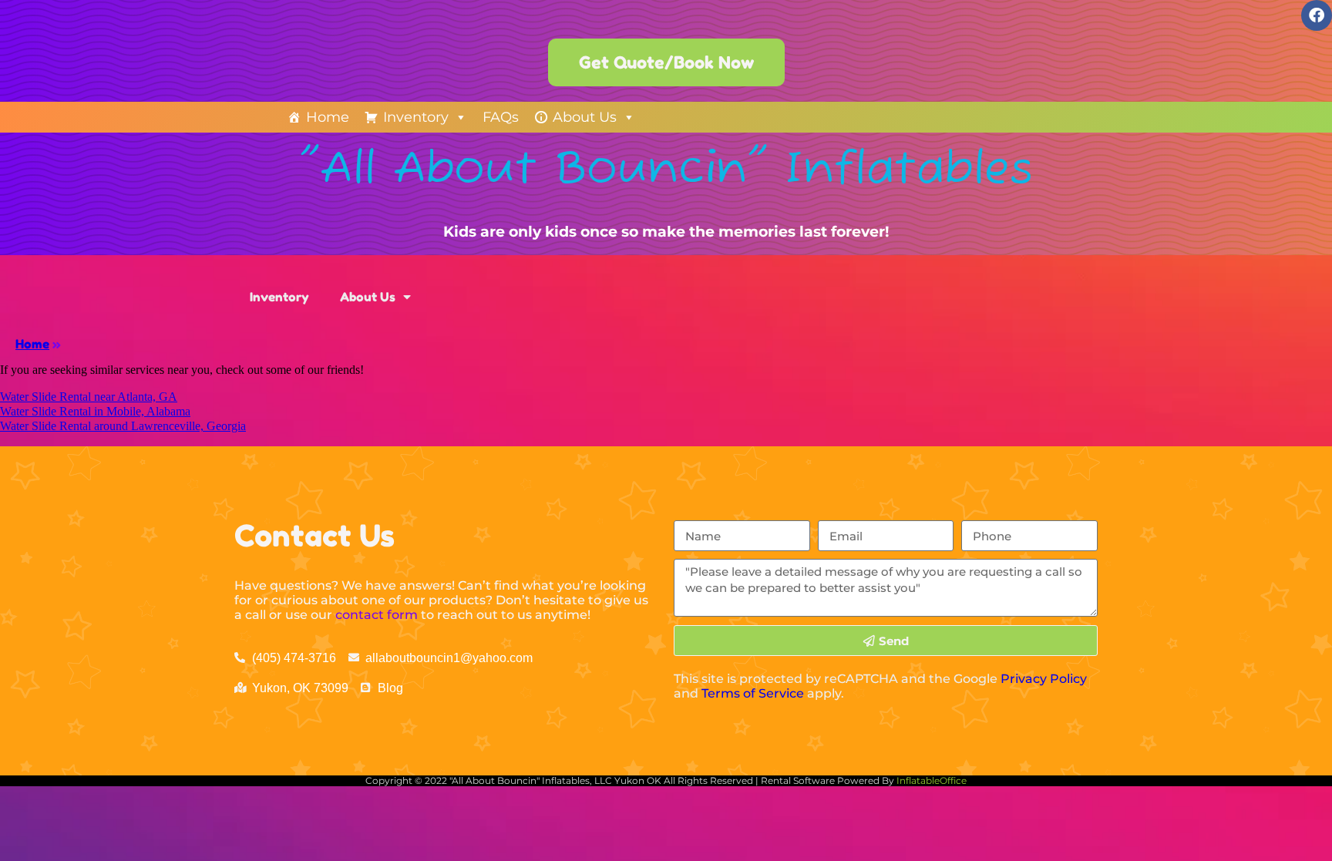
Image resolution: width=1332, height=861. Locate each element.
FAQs (501, 117)
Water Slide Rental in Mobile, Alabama (95, 411)
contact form (376, 614)
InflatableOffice (931, 780)
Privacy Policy (1044, 678)
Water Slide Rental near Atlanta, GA (88, 396)
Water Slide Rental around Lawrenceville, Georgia (123, 425)
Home (327, 117)
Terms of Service (752, 693)
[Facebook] (1316, 15)
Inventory (416, 117)
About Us (585, 117)
